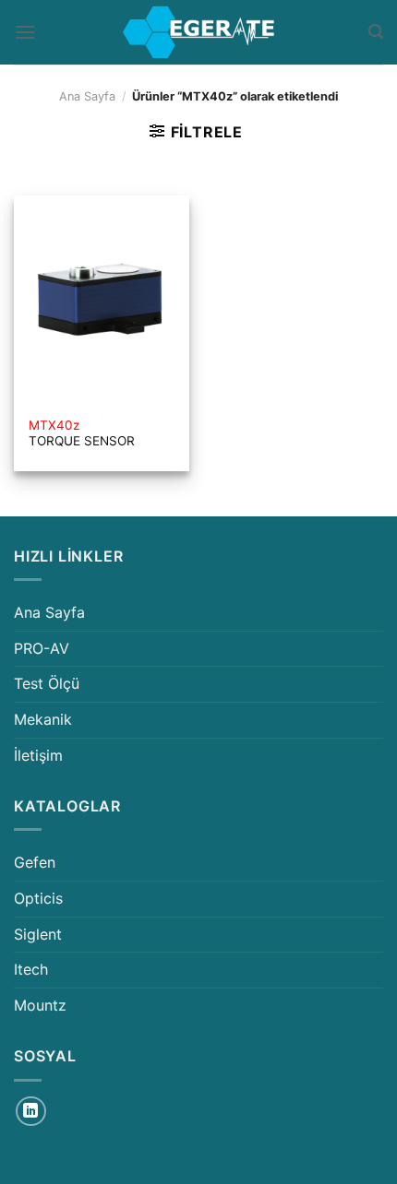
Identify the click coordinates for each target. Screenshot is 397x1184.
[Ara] (375, 32)
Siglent (38, 934)
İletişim (38, 755)
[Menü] (25, 31)
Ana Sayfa (87, 96)
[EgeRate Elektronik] (198, 32)
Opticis (38, 898)
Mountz (40, 1005)
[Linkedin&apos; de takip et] (31, 1111)
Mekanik (43, 719)
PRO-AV (41, 648)
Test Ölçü (46, 683)
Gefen (34, 862)
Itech (31, 969)
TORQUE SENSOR (82, 433)
